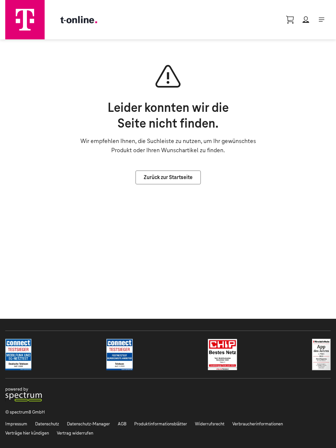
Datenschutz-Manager (88, 424)
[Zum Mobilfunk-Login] (306, 19)
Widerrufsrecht (209, 424)
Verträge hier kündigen (27, 433)
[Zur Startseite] (25, 19)
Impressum (16, 424)
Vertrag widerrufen (75, 433)
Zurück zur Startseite (168, 177)
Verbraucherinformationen (257, 424)
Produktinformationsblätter (160, 424)
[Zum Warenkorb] (290, 19)
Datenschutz (47, 424)
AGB (122, 424)
